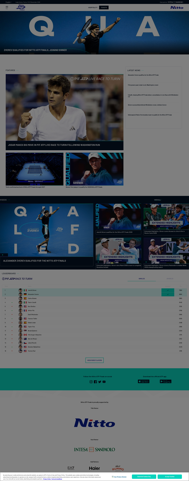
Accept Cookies (169, 476)
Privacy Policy (47, 479)
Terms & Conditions (56, 479)
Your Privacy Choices (119, 477)
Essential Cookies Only (144, 476)
